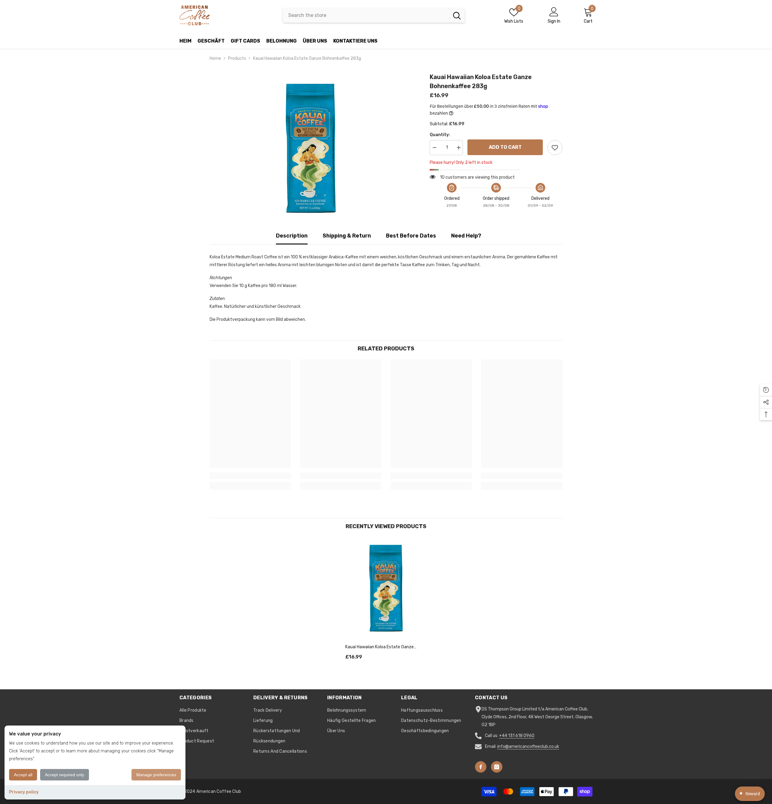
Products (237, 58)
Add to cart (505, 147)
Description (292, 235)
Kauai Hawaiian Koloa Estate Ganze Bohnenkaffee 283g (379, 647)
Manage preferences (156, 774)
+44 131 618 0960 (516, 735)
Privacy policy (24, 792)
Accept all (23, 774)
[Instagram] (496, 767)
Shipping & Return (347, 235)
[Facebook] (480, 767)
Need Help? (466, 235)
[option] (311, 148)
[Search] (374, 15)
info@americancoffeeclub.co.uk (528, 746)
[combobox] (366, 15)
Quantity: (440, 134)
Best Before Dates (411, 235)
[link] (250, 475)
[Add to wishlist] (554, 147)
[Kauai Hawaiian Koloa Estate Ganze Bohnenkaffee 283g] (386, 588)
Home (215, 58)
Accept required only (64, 774)
